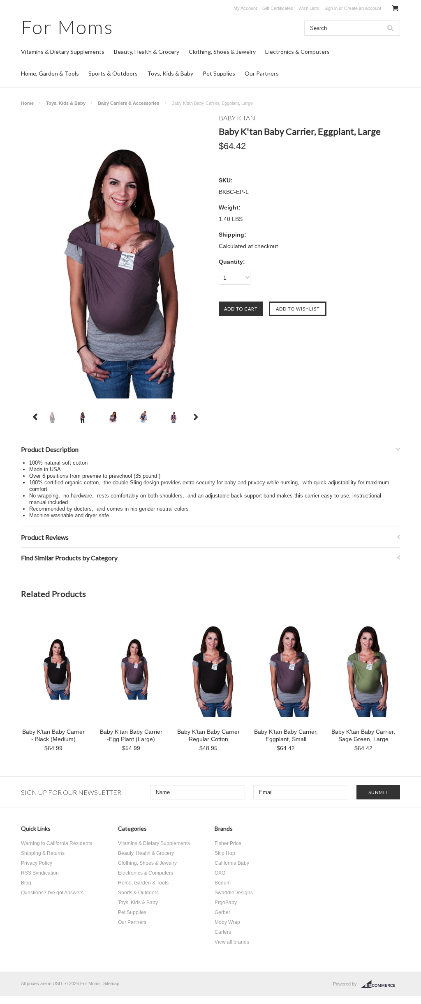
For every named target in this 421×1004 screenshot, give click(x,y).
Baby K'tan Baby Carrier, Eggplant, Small (286, 735)
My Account (245, 8)
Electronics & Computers (297, 51)
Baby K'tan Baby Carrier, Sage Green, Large (363, 735)
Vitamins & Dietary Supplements (62, 51)
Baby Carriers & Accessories (128, 103)
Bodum (223, 883)
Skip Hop (225, 853)
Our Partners (262, 73)
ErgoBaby (226, 902)
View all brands (232, 942)
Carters (223, 932)
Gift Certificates (277, 8)
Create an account (362, 8)
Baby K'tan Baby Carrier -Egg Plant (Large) (131, 735)
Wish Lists (308, 8)
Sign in (331, 8)
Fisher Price (228, 843)
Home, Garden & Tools (50, 73)
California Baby (232, 863)
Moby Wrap (227, 922)
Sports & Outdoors (113, 73)
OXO (220, 873)
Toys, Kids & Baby (170, 73)
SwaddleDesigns (234, 893)
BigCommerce (380, 984)
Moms (67, 27)
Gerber (222, 912)
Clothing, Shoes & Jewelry (222, 51)
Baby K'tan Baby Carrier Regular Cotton (208, 735)
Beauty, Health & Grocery (146, 51)
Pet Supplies (219, 73)
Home (27, 103)
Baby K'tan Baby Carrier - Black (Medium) (53, 735)
